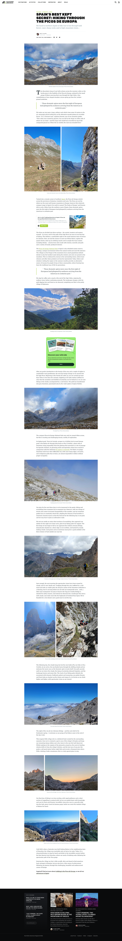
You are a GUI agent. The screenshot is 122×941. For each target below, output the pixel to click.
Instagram (89, 935)
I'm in (61, 364)
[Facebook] (54, 37)
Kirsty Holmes (43, 33)
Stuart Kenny (56, 928)
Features (38, 11)
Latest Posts (73, 935)
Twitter (84, 935)
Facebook (79, 935)
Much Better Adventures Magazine (31, 935)
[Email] (59, 37)
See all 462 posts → (31, 923)
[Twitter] (56, 37)
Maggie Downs (81, 925)
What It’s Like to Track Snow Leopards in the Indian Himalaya (35, 899)
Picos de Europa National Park (48, 248)
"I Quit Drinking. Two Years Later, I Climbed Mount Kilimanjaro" (34, 915)
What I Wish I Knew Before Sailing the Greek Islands (34, 907)
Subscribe (95, 935)
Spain (50, 11)
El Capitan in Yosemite (63, 449)
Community (45, 11)
